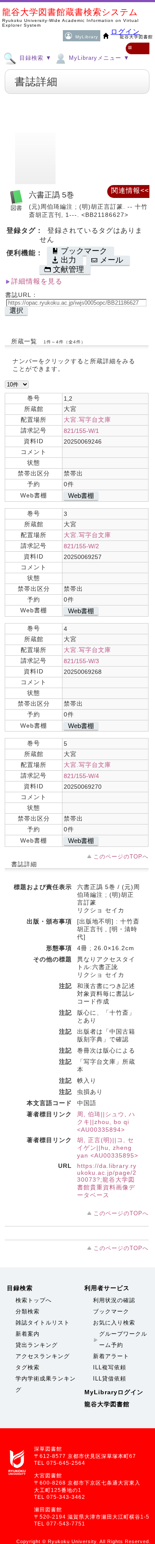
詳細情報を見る (36, 281)
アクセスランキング (43, 1356)
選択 (16, 310)
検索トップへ (34, 1300)
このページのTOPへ (121, 856)
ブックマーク (111, 1311)
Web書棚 (81, 495)
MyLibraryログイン (113, 1392)
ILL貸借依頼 (109, 1378)
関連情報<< (130, 190)
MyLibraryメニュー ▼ (98, 58)
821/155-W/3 (81, 661)
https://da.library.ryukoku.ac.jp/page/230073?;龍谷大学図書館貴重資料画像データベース (106, 1180)
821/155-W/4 (81, 775)
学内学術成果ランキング (46, 1384)
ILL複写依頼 (109, 1367)
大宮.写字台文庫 (87, 419)
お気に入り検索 (114, 1322)
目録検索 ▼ (34, 58)
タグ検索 (28, 1367)
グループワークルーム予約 (123, 1339)
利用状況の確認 (114, 1300)
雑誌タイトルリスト (43, 1322)
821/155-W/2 (81, 546)
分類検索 (28, 1311)
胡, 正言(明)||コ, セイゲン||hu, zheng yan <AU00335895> (107, 1147)
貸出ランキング (37, 1345)
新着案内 (28, 1334)
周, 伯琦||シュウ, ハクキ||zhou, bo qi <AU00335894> (106, 1122)
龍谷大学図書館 (107, 1404)
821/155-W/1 (81, 430)
